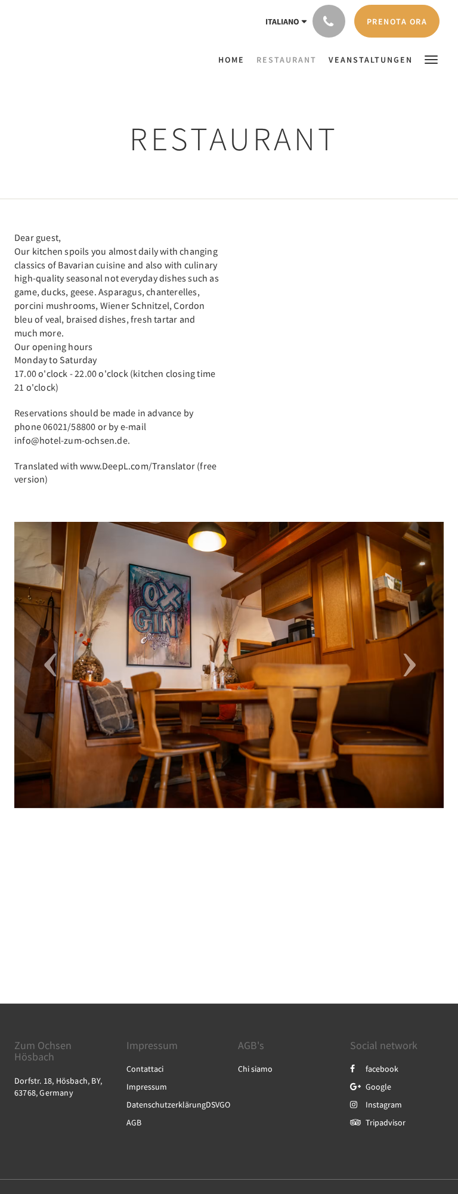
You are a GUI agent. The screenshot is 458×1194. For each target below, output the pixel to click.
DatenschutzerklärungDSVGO (178, 1104)
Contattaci (144, 1068)
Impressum (146, 1086)
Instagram (384, 1104)
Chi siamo (255, 1068)
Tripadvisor (386, 1122)
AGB (133, 1122)
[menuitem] (234, 60)
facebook (382, 1068)
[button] (431, 59)
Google (378, 1086)
